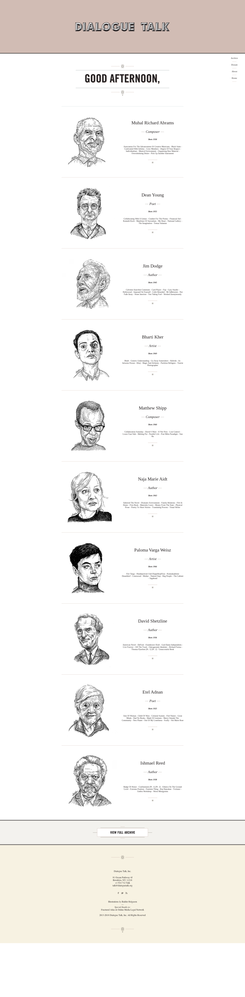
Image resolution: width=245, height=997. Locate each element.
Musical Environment (147, 151)
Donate (234, 65)
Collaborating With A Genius (135, 219)
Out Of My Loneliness (153, 720)
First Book (134, 505)
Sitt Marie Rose (177, 720)
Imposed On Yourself (142, 292)
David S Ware (150, 432)
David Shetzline (152, 621)
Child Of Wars (144, 716)
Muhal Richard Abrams (152, 122)
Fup (164, 290)
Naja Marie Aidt (152, 478)
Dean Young (152, 194)
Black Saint (176, 147)
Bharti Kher (152, 336)
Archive (234, 58)
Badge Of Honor (130, 787)
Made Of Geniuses (154, 718)
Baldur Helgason (129, 901)
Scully (166, 720)
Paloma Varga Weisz (152, 550)
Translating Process (160, 507)
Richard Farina (175, 647)
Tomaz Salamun (160, 223)
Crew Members (152, 149)
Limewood (136, 576)
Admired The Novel (131, 503)
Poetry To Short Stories (140, 507)
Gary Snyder (173, 290)
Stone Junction (140, 294)
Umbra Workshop (144, 791)
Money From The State (164, 505)
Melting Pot (142, 434)
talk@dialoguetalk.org (122, 885)
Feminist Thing (152, 789)
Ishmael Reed (152, 763)
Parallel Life (154, 434)
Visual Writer (175, 507)
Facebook (118, 893)
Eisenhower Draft (153, 645)
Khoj (139, 363)
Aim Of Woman (129, 716)
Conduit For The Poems (158, 219)
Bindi (126, 361)
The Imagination (145, 223)
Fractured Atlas (108, 909)
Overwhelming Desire (140, 153)
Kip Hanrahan (165, 789)
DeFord (141, 645)
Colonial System (158, 716)
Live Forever (128, 647)
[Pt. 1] (148, 649)
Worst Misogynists (160, 791)
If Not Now (163, 432)
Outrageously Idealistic (158, 647)
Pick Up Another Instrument (162, 153)
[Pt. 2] (154, 649)
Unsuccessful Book (166, 649)
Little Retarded (158, 292)
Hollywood (127, 292)
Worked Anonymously (172, 294)
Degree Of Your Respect (170, 149)
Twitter (122, 893)
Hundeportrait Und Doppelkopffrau (151, 574)
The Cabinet (178, 576)
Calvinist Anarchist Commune (138, 290)
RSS (126, 893)
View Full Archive (122, 832)
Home (234, 78)
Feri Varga (130, 574)
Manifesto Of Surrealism (146, 221)
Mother (146, 576)
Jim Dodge (152, 265)
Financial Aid (175, 219)
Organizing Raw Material (168, 151)
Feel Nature (171, 716)
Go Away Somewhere (159, 361)
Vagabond (153, 578)
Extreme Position (137, 789)
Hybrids (173, 361)
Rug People (167, 576)
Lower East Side (129, 434)
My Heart (162, 221)
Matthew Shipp (153, 407)
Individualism (131, 151)
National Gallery (174, 221)
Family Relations (168, 503)
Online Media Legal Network (131, 909)
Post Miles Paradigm (169, 434)
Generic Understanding (140, 361)
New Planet (137, 720)
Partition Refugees (168, 363)
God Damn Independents (171, 645)
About (234, 71)
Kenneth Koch (129, 221)
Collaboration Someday (133, 432)
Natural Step (156, 576)
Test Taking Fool (155, 294)
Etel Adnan (152, 692)
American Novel (129, 645)
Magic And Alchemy (150, 363)
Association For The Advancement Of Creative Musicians (146, 147)
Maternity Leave (146, 505)
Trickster (176, 789)
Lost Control (174, 432)
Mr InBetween (172, 292)
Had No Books (139, 718)
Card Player (156, 290)
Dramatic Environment (150, 503)
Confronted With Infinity (134, 149)
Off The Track (141, 647)
